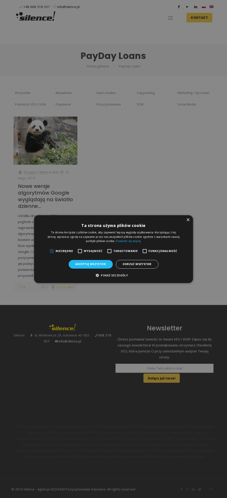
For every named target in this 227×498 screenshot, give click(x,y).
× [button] (188, 219)
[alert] (113, 249)
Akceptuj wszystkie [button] (90, 264)
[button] (113, 275)
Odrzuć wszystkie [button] (137, 264)
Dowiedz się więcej (128, 241)
